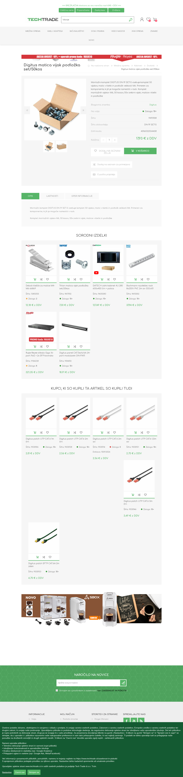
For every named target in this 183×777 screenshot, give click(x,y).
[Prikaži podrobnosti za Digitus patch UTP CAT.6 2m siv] (108, 413)
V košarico (35, 279)
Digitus (153, 105)
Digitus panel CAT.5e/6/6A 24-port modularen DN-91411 (74, 354)
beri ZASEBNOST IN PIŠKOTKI (112, 691)
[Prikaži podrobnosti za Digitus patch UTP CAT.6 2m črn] (74, 413)
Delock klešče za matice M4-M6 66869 (40, 287)
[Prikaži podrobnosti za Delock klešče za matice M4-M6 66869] (41, 260)
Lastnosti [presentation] (52, 196)
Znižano (116, 10)
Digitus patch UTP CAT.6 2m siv (107, 440)
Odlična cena (66, 10)
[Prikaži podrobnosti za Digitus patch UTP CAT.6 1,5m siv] (141, 413)
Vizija (33, 719)
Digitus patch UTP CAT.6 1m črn (40, 440)
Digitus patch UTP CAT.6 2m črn (73, 440)
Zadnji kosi (100, 10)
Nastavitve (7, 772)
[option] (48, 146)
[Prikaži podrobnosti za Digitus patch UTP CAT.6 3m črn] (139, 475)
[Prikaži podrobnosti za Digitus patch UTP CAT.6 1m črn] (41, 413)
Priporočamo (83, 10)
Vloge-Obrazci (101, 719)
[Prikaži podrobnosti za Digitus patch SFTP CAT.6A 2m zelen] (43, 537)
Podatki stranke (70, 719)
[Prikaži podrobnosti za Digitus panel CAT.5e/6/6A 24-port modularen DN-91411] (74, 327)
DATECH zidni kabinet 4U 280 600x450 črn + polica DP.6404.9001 (108, 288)
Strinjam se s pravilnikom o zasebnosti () (93, 691)
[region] (91, 749)
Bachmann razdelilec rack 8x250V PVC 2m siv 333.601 (139, 287)
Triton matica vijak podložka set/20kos (73, 287)
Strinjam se (34, 772)
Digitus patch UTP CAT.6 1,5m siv (141, 440)
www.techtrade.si (33, 766)
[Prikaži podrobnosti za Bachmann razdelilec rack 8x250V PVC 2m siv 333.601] (141, 260)
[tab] (30, 196)
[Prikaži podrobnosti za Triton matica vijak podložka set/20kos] (74, 260)
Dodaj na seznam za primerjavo (41, 279)
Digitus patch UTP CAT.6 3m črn (138, 502)
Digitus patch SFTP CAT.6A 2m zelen (43, 564)
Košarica (155, 19)
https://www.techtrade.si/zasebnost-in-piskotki (96, 758)
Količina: (95, 140)
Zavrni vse (20, 772)
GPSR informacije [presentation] (82, 196)
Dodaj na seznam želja (47, 279)
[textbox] (94, 20)
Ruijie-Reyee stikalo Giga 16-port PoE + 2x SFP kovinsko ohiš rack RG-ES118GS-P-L (39, 356)
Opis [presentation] (30, 196)
